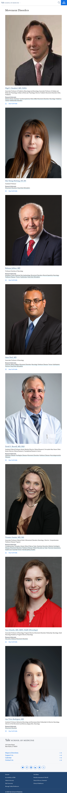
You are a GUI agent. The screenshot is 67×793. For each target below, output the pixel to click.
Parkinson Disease (10, 277)
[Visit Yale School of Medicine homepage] (19, 741)
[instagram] (31, 767)
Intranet (7, 774)
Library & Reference (39, 783)
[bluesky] (22, 767)
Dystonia (16, 99)
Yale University (9, 783)
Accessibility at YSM (10, 777)
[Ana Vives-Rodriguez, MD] (33, 681)
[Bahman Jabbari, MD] (33, 230)
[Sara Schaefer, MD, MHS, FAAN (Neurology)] (33, 592)
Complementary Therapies (12, 546)
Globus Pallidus (15, 364)
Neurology (52, 99)
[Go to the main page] (11, 2)
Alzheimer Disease (10, 455)
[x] (43, 767)
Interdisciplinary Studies (28, 549)
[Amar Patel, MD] (33, 319)
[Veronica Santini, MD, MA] (33, 499)
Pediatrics (58, 99)
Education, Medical (47, 546)
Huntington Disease (21, 455)
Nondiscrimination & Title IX (41, 777)
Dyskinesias (23, 277)
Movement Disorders (43, 99)
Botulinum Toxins (10, 275)
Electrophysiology (25, 275)
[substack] (39, 767)
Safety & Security (9, 780)
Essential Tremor (17, 549)
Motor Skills (33, 99)
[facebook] (27, 767)
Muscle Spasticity (48, 275)
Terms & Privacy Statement (40, 780)
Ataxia (7, 99)
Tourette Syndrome (24, 99)
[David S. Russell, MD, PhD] (33, 408)
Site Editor (36, 774)
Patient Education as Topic (40, 548)
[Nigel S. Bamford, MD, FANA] (33, 50)
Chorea (11, 99)
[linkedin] (35, 767)
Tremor (7, 100)
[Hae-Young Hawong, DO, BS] (33, 143)
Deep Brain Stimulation (23, 188)
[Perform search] (59, 2)
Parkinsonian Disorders (16, 100)
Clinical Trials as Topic (30, 546)
